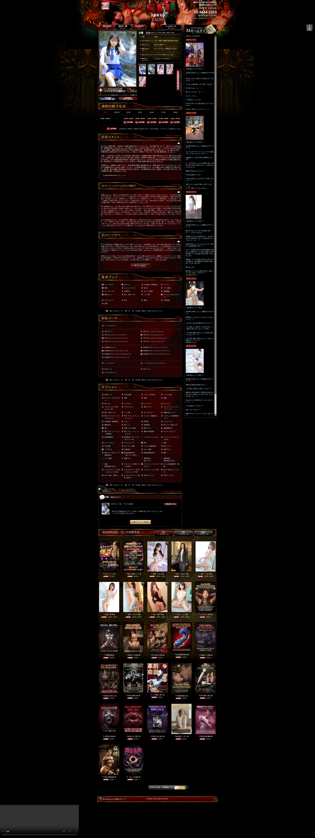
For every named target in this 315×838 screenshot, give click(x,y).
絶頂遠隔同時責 (181, 655)
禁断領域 (109, 655)
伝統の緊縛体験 (109, 777)
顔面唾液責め (181, 696)
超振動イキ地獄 (205, 655)
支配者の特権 (109, 736)
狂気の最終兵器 (133, 695)
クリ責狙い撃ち (157, 695)
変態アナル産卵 (133, 655)
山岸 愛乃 (156, 614)
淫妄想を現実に (109, 696)
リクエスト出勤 (205, 614)
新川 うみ (204, 574)
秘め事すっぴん (181, 736)
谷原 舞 (108, 614)
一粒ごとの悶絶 (133, 777)
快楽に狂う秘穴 (133, 736)
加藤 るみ (156, 574)
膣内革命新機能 (205, 736)
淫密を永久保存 (157, 736)
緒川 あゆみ (180, 574)
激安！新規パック (133, 574)
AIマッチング (109, 574)
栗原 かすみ (132, 614)
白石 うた (180, 614)
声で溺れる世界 (157, 655)
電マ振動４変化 (205, 695)
